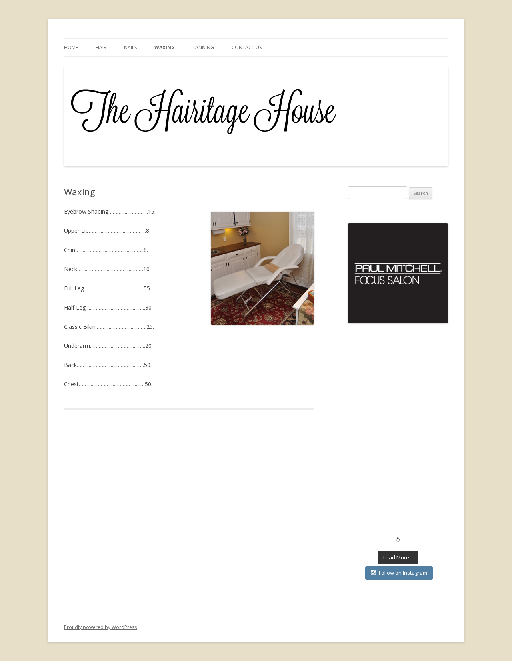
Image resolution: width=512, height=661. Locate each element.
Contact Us (247, 47)
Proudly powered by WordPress (100, 627)
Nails (130, 47)
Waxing (164, 47)
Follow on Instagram (403, 572)
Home (71, 47)
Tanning (203, 47)
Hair (101, 47)
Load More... (398, 557)
